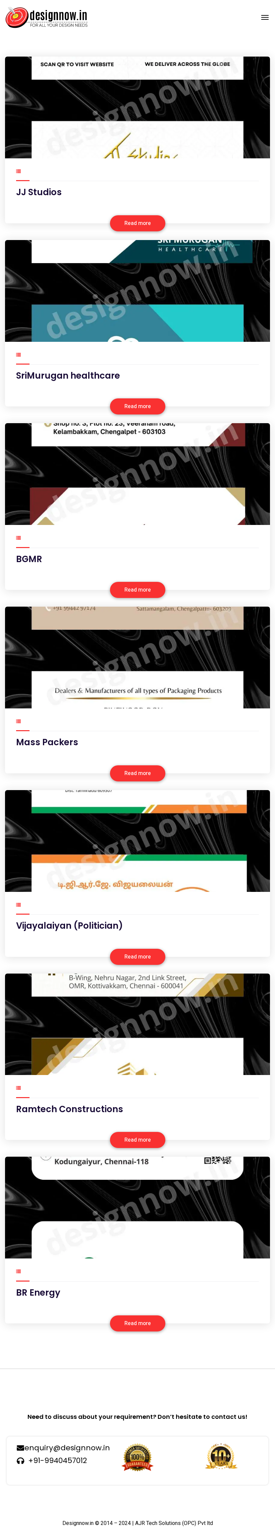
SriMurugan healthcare (68, 376)
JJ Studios (39, 192)
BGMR (29, 559)
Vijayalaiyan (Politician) (69, 926)
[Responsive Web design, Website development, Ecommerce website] (46, 17)
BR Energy (38, 1293)
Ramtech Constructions (69, 1109)
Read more (137, 223)
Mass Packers (47, 742)
